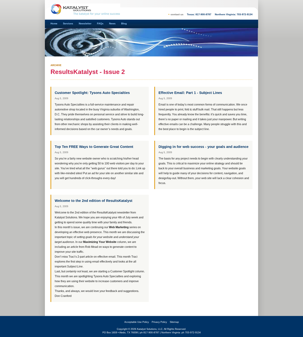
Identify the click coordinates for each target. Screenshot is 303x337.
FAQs (100, 23)
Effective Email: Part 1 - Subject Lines (190, 93)
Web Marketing (119, 227)
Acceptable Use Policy (136, 322)
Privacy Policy (159, 322)
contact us (177, 14)
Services (68, 23)
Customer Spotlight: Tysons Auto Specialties (92, 93)
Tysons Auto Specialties (108, 276)
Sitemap (174, 322)
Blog (124, 23)
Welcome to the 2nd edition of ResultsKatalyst (93, 201)
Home (53, 23)
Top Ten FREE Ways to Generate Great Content (94, 147)
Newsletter (85, 23)
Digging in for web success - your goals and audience (203, 147)
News (112, 23)
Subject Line (75, 266)
